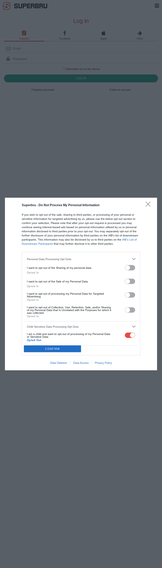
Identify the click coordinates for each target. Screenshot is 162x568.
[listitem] (81, 259)
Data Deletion (58, 362)
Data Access (81, 362)
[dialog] (81, 284)
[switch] (130, 267)
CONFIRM (52, 348)
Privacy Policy (103, 362)
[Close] (149, 205)
